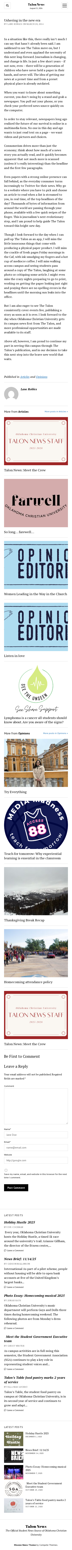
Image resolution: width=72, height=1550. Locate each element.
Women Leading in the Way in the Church (35, 594)
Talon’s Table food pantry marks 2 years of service (34, 1379)
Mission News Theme (25, 1545)
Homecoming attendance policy (28, 982)
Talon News (36, 4)
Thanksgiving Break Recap (24, 920)
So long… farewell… (19, 532)
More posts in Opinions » (55, 733)
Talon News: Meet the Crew (25, 470)
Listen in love (14, 655)
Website (8, 1154)
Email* (7, 1142)
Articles (25, 377)
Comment (9, 1086)
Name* (7, 1129)
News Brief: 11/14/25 (20, 1259)
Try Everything (15, 792)
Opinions (41, 377)
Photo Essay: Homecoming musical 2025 (34, 1295)
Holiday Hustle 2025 (19, 1222)
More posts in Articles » (56, 411)
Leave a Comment (15, 1250)
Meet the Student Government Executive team (35, 1338)
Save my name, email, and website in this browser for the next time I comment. (35, 1176)
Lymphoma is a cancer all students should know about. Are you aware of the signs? (35, 719)
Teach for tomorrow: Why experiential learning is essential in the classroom (33, 855)
